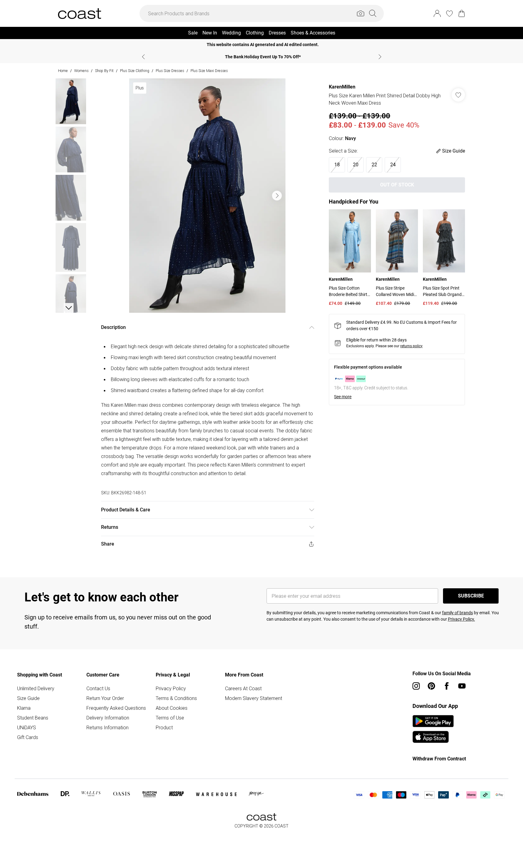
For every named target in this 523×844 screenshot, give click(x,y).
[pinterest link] (431, 686)
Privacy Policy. (461, 619)
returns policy (411, 346)
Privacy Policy (171, 688)
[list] (207, 195)
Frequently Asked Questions (116, 708)
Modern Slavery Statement (253, 698)
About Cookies (171, 708)
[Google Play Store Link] (433, 721)
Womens (81, 70)
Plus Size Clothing (134, 70)
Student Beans (32, 718)
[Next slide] (380, 57)
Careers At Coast (243, 688)
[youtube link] (462, 686)
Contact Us (98, 688)
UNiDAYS (26, 727)
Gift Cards (27, 737)
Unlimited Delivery (35, 688)
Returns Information (107, 727)
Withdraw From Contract (439, 759)
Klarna (24, 708)
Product (164, 727)
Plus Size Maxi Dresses (209, 70)
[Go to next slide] (277, 195)
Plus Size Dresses (170, 70)
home (63, 70)
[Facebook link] (446, 686)
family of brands (457, 612)
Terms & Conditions (176, 698)
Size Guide (28, 698)
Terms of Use (170, 718)
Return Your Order (105, 698)
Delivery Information (107, 718)
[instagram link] (416, 686)
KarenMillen (342, 87)
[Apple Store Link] (433, 737)
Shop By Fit (104, 70)
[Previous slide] (143, 57)
